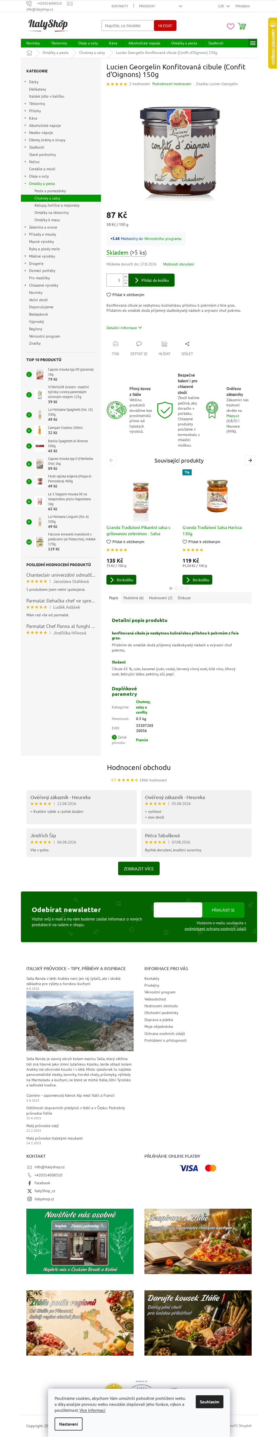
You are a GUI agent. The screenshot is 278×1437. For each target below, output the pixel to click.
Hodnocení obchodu (139, 767)
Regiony (35, 328)
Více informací (92, 1410)
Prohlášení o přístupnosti (165, 1040)
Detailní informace (121, 327)
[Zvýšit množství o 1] (125, 277)
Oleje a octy (39, 176)
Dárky (34, 81)
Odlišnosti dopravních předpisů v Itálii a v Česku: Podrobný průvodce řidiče (75, 1110)
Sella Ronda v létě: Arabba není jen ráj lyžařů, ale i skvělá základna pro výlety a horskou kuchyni (73, 981)
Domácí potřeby (42, 270)
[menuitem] (33, 43)
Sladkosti (36, 147)
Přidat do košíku (155, 280)
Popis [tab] (113, 597)
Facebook (42, 1183)
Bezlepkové (38, 314)
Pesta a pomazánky (50, 190)
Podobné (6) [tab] (134, 597)
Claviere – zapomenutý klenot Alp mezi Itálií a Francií (70, 1095)
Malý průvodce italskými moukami (54, 1138)
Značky (35, 343)
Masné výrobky (41, 241)
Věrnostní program (44, 336)
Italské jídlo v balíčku (46, 96)
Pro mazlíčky (39, 277)
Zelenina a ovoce (43, 227)
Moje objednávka (158, 1026)
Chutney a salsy (47, 198)
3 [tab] (181, 588)
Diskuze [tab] (184, 597)
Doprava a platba (158, 1019)
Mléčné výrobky (42, 256)
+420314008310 (48, 1175)
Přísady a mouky (42, 234)
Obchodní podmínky (161, 1012)
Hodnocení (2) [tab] (160, 597)
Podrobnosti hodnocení (171, 83)
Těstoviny (37, 103)
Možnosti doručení (178, 264)
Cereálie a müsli (42, 168)
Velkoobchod (155, 999)
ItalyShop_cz (44, 1190)
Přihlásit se (223, 909)
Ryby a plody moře (44, 248)
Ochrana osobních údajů (164, 1033)
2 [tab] (176, 588)
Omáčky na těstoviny (51, 212)
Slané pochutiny (42, 154)
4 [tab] (187, 588)
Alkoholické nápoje (45, 125)
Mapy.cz (232, 415)
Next (251, 460)
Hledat (165, 25)
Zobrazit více (139, 868)
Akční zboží (38, 299)
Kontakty (120, 6)
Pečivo (34, 161)
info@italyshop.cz (49, 1167)
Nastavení (68, 1424)
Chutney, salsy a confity (143, 707)
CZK (221, 6)
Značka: (217, 83)
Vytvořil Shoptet (238, 1425)
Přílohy (35, 110)
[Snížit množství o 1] (125, 283)
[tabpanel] (141, 527)
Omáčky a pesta (42, 183)
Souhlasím (209, 1401)
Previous (112, 460)
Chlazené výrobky (43, 285)
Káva (33, 118)
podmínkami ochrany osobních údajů (215, 928)
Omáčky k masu (47, 219)
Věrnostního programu (163, 238)
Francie (142, 739)
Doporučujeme (41, 306)
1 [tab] (170, 588)
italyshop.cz (44, 1199)
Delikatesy (37, 89)
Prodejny (147, 6)
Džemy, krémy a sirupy (47, 139)
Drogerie (36, 263)
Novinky (35, 292)
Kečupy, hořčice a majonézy (57, 205)
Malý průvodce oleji (42, 1125)
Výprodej (36, 321)
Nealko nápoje (41, 132)
